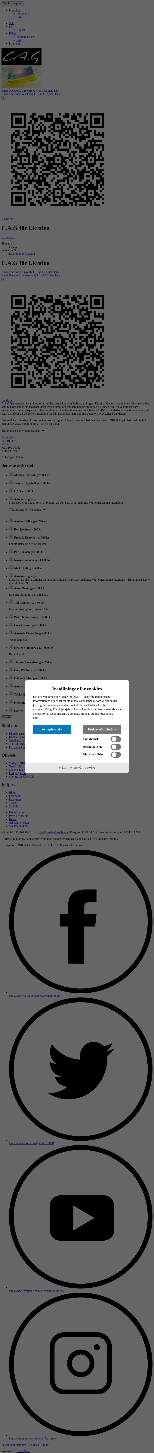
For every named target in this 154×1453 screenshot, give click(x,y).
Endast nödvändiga (102, 729)
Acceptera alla (52, 729)
